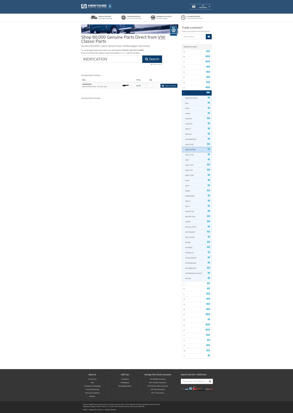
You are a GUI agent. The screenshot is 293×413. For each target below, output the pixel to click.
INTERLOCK (197, 252)
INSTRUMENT (197, 232)
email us (123, 53)
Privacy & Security (92, 389)
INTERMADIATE (197, 258)
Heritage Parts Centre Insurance (157, 374)
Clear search (157, 64)
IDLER (197, 108)
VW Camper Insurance (157, 382)
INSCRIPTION (197, 216)
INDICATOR (197, 144)
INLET (197, 185)
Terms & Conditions (92, 393)
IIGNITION (197, 123)
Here (165, 18)
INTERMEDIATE (197, 268)
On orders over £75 (105, 18)
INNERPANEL (197, 196)
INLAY (197, 180)
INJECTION (197, 165)
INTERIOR (197, 247)
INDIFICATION (197, 149)
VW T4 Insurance (157, 393)
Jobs (92, 382)
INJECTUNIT (197, 175)
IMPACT (197, 129)
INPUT (197, 206)
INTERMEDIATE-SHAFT (197, 273)
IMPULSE (197, 134)
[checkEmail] (209, 36)
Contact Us (92, 379)
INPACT (197, 201)
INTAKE (197, 242)
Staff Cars (125, 374)
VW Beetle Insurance (158, 379)
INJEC (197, 160)
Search (153, 59)
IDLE (197, 103)
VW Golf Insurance (158, 389)
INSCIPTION (197, 211)
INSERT (197, 221)
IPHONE (197, 278)
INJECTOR (197, 170)
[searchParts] (210, 381)
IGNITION (197, 118)
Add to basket (170, 86)
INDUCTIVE (197, 154)
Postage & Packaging (92, 386)
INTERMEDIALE (197, 263)
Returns (92, 396)
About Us (92, 374)
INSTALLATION (197, 227)
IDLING (197, 113)
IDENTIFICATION (197, 98)
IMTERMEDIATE (197, 139)
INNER (197, 190)
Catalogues (125, 382)
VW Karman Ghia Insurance (157, 386)
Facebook (125, 379)
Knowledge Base (125, 386)
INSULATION (197, 237)
